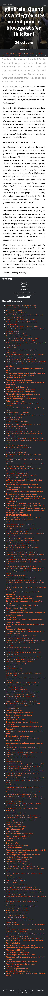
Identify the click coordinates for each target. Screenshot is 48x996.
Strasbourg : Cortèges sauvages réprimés (20, 519)
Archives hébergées (17, 53)
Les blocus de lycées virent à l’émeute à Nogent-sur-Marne (26, 361)
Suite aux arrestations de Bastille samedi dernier (22, 552)
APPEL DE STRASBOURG (14, 310)
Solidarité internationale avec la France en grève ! (22, 547)
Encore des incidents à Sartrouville (17, 412)
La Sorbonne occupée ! (13, 761)
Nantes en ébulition (12, 331)
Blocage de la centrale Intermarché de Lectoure (22, 722)
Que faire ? (9, 522)
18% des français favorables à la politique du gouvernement (26, 343)
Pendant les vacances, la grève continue (19, 545)
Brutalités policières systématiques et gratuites (21, 494)
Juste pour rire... (11, 617)
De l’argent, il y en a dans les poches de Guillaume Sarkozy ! (26, 640)
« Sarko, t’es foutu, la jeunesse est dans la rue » (22, 326)
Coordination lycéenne (13, 966)
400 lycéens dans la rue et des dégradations (21, 340)
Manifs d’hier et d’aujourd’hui (15, 426)
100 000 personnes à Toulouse (16, 689)
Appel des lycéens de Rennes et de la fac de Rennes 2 (24, 315)
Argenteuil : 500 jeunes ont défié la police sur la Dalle (23, 424)
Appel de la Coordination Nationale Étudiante (21, 578)
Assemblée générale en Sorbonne (17, 471)
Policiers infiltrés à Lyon (14, 668)
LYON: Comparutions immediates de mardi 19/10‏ (22, 431)
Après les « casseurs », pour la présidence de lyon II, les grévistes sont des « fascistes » (25, 930)
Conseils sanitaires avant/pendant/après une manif (23, 817)
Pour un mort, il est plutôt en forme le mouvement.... (23, 692)
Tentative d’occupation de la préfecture (19, 715)
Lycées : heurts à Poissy (14, 417)
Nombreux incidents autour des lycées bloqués (22, 322)
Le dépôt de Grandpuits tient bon (17, 387)
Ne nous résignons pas (14, 710)
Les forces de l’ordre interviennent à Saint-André (22, 650)
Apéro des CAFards (12, 831)
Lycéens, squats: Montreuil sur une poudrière (21, 305)
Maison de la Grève (12, 717)
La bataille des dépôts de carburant (18, 396)
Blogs (6, 53)
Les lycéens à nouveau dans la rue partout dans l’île (23, 652)
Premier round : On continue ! (16, 664)
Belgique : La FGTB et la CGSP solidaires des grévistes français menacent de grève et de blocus (24, 597)
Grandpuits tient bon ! (13, 345)
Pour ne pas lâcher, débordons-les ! (18, 699)
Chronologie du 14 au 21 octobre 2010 (19, 754)
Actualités (39, 53)
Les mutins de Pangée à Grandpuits (18, 971)
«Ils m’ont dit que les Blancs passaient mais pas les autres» (26, 559)
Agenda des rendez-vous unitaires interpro (20, 964)
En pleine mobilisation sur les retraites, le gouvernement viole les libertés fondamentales (25, 935)
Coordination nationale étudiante (17, 845)
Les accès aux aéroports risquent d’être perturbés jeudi (24, 771)
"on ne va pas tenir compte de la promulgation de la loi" (24, 766)
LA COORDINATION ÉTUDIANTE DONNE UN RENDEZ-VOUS (25, 568)
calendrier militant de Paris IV (15, 719)
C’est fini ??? (10, 759)
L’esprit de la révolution (14, 878)
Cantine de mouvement (14, 671)
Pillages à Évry (11, 347)
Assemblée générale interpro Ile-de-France (20, 954)
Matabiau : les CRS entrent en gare (17, 478)
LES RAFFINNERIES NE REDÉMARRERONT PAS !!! (22, 605)
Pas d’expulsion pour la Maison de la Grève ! (20, 945)
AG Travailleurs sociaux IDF (15, 829)
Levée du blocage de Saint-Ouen (17, 968)
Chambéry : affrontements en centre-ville (20, 375)
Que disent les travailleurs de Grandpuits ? (20, 524)
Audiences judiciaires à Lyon (15, 401)
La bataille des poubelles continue (17, 952)
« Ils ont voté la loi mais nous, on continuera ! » (21, 694)
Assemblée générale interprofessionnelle (20, 550)
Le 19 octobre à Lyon (13, 436)
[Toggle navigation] (44, 4)
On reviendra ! (11, 666)
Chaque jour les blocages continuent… (18, 647)
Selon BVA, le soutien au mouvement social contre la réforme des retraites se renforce (23, 530)
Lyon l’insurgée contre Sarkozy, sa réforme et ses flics (24, 433)
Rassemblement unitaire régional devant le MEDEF (23, 703)
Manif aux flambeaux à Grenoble (16, 913)
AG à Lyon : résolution (13, 419)
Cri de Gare (10, 840)
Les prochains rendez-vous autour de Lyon (20, 638)
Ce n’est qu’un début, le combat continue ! (20, 538)
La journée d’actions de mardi (16, 610)
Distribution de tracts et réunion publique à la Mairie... (23, 803)
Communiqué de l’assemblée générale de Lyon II (22, 815)
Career (5, 990)
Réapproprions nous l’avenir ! (16, 813)
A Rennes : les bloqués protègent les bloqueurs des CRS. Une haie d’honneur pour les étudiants (25, 465)
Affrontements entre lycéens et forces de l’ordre (22, 338)
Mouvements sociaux (9, 56)
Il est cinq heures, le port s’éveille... (17, 836)
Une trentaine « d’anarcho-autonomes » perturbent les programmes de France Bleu (24, 893)
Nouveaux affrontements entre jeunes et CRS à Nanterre (25, 354)
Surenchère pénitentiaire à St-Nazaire (19, 706)
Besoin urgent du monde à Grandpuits (19, 447)
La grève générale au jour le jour (16, 575)
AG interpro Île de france (14, 847)
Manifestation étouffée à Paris (16, 838)
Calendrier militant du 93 (14, 785)
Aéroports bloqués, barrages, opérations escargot (23, 394)
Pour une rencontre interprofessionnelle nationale (23, 682)
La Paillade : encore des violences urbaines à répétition (24, 491)
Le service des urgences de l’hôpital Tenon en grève (23, 866)
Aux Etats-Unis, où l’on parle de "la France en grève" (23, 517)
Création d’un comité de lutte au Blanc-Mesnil (21, 794)
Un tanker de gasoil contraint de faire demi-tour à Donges (25, 554)
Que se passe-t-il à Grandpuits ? (17, 473)
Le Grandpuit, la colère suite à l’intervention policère (23, 468)
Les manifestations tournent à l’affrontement (21, 308)
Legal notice (21, 990)
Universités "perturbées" (14, 775)
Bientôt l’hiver (11, 810)
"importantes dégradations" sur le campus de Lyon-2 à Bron (26, 778)
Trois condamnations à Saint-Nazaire (18, 336)
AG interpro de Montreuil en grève (17, 806)
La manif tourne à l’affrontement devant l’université (23, 503)
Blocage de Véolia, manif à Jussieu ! (17, 736)
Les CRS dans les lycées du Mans (17, 908)
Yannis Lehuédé (7, 4)
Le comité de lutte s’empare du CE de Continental (22, 685)
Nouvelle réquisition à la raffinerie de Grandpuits (22, 484)
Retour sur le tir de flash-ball (15, 377)
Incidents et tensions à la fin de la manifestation (22, 701)
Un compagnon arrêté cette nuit (16, 885)
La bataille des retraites (25, 56)
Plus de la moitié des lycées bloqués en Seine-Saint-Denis (25, 329)
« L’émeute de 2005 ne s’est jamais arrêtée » (21, 887)
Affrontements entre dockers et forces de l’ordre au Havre (25, 373)
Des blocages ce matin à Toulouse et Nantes (20, 820)
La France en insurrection (14, 450)
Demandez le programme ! (15, 822)
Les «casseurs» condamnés (15, 915)
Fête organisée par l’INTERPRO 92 (17, 861)
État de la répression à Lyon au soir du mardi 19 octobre (24, 438)
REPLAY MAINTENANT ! (13, 708)
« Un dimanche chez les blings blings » (19, 864)
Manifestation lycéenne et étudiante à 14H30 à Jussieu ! (24, 796)
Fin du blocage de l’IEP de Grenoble (18, 768)
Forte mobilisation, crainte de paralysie (19, 380)
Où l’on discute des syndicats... (16, 880)
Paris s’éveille (29, 53)
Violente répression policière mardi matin (20, 920)
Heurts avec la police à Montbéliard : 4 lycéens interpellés (25, 415)
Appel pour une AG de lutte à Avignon (18, 629)
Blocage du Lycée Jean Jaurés (16, 826)
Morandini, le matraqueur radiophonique (19, 833)
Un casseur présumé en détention (17, 917)
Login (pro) (40, 990)
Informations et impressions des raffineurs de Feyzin (24, 657)
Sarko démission (11, 324)
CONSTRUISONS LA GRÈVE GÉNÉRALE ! (19, 515)
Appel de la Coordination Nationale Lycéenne (21, 566)
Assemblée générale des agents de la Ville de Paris (23, 854)
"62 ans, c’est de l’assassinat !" (16, 312)
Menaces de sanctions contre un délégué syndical (23, 792)
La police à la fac (11, 922)
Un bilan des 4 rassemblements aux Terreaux (21, 757)
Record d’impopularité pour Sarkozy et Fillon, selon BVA (24, 398)
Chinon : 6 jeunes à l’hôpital (15, 317)
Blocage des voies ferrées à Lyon (17, 910)
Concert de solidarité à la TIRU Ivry (17, 859)
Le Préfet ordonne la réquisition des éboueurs (21, 543)
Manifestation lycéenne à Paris (16, 333)
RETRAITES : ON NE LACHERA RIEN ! (17, 422)
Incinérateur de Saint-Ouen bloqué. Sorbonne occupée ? (25, 764)
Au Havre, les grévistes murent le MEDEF (19, 712)
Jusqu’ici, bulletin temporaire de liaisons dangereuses (24, 889)
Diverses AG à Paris (12, 843)
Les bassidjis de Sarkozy (14, 526)
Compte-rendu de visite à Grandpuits (18, 608)
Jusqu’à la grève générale (14, 687)
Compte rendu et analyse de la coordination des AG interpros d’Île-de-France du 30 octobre (23, 748)
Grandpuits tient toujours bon (16, 452)
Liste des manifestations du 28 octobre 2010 (21, 636)
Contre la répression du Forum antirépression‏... (22, 961)
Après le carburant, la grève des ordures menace (22, 540)
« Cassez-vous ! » (12, 882)
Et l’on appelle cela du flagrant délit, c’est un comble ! (23, 557)
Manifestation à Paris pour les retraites (19, 857)
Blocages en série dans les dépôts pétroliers (21, 319)
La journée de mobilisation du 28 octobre (19, 661)
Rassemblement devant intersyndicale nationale (22, 808)
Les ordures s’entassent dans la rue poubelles (21, 475)
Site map (31, 990)
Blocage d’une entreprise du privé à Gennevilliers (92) (24, 752)
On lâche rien (10, 724)
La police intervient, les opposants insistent (20, 391)
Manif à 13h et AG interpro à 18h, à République (21, 659)
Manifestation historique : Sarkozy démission (21, 357)
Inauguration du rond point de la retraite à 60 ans (22, 696)
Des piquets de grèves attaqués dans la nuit (20, 389)
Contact (12, 990)
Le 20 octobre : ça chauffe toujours (17, 445)
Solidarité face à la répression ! (16, 429)
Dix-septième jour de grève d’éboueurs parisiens (22, 773)
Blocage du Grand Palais (14, 824)
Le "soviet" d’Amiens (13, 654)
